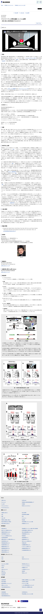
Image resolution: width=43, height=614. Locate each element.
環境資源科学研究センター (6, 548)
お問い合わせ (24, 500)
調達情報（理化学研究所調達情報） (27, 502)
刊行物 (3, 567)
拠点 (23, 516)
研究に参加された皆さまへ (6, 523)
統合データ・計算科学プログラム (7, 530)
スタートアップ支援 (25, 583)
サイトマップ (4, 502)
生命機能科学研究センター (26, 544)
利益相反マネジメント (25, 523)
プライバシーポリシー (5, 505)
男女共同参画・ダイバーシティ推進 (27, 521)
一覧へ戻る (22, 12)
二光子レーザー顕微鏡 (11, 88)
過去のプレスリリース (25, 558)
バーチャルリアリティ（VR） (30, 58)
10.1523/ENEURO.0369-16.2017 (9, 231)
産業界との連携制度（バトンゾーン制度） (28, 579)
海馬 (17, 59)
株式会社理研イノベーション (6, 583)
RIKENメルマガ (25, 601)
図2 (12, 163)
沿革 (2, 514)
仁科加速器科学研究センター (26, 550)
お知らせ (3, 565)
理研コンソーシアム (5, 585)
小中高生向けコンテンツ (26, 569)
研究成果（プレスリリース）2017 (20, 5)
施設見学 (23, 571)
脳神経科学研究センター (5, 546)
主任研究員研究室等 (5, 537)
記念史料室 (3, 574)
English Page (38, 23)
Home (2, 5)
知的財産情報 (4, 579)
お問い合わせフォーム (5, 265)
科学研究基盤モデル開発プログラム (27, 530)
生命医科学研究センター (5, 544)
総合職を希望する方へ (5, 593)
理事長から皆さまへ (5, 512)
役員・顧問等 (24, 512)
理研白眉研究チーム (25, 537)
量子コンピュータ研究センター (27, 541)
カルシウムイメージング (23, 88)
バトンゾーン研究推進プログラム (7, 535)
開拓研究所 (24, 535)
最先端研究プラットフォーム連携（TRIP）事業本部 (30, 528)
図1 (13, 149)
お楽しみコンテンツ (5, 569)
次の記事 (27, 12)
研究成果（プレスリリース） (9, 5)
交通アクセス (4, 500)
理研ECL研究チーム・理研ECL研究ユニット (8, 539)
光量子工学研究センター (5, 550)
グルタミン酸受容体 (12, 171)
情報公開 (23, 519)
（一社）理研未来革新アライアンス (27, 585)
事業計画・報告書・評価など (6, 519)
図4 (2, 184)
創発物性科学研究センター (26, 548)
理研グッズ (3, 571)
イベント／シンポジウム (26, 565)
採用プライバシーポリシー (26, 505)
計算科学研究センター (5, 541)
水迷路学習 (12, 202)
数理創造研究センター (25, 539)
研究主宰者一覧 (4, 528)
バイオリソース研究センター (26, 546)
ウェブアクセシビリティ (5, 507)
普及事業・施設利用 (25, 581)
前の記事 (16, 12)
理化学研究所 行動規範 (25, 514)
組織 (2, 516)
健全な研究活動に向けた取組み (6, 521)
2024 (2, 558)
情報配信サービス (25, 567)
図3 (15, 173)
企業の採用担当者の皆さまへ (6, 595)
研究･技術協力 (4, 581)
